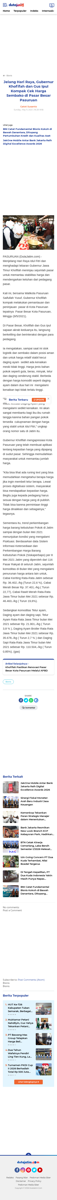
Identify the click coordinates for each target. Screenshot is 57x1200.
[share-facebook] (21, 700)
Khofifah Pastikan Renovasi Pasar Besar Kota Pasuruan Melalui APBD (26, 669)
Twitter (36, 1174)
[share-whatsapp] (31, 700)
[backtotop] (28, 1156)
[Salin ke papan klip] (36, 700)
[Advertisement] (28, 42)
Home (6, 10)
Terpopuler (20, 10)
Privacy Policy (34, 1181)
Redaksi (10, 1177)
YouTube (42, 1174)
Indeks (34, 10)
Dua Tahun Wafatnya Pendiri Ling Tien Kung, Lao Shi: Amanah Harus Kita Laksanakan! (20, 1053)
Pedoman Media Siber (40, 1177)
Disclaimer (21, 1181)
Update (39, 400)
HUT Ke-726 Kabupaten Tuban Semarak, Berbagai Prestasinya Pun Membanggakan (19, 1008)
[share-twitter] (26, 700)
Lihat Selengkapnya (28, 1082)
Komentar (30, 708)
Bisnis (8, 681)
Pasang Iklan (22, 1177)
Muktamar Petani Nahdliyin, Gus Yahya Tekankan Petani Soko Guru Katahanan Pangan (20, 1023)
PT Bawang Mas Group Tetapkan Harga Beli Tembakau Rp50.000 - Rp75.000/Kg (20, 1038)
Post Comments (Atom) (31, 979)
